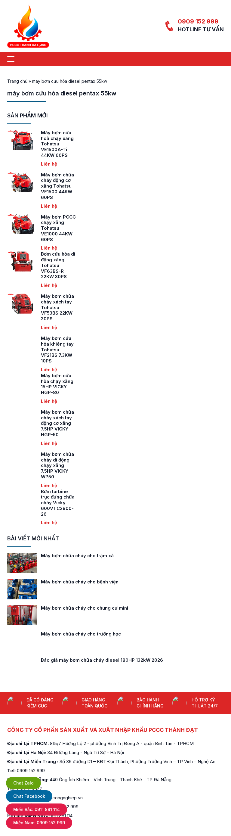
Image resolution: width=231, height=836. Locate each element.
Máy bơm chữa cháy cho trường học (81, 634)
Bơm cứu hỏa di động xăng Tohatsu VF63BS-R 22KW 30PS (58, 265)
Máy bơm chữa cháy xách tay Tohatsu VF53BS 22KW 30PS (57, 307)
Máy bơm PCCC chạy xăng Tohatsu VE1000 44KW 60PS (58, 228)
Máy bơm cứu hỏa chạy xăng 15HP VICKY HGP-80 (57, 384)
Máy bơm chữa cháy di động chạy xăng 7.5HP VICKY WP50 (57, 465)
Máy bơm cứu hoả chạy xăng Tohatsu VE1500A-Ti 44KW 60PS (57, 144)
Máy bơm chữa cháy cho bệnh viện (80, 582)
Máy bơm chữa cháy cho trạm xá (77, 555)
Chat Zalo (23, 782)
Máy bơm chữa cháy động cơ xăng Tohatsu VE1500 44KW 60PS (57, 186)
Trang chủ (17, 81)
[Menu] (10, 59)
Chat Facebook (29, 796)
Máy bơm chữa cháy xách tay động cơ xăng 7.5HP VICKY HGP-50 (57, 423)
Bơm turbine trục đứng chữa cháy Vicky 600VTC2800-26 (58, 503)
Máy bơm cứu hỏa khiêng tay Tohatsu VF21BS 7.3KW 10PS (57, 349)
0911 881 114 (36, 809)
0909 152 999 (198, 21)
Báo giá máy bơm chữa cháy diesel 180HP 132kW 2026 (102, 660)
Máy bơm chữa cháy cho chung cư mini (84, 608)
